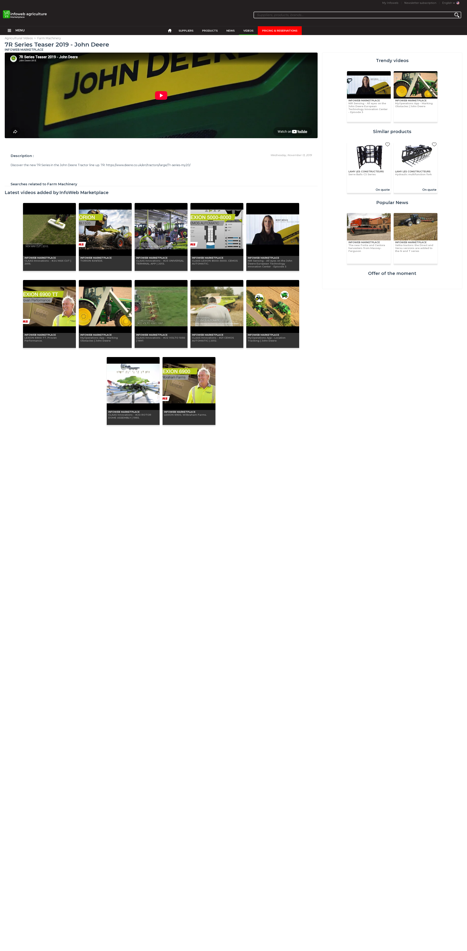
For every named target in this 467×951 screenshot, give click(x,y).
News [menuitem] (230, 30)
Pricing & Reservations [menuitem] (279, 30)
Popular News (392, 202)
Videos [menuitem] (248, 30)
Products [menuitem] (210, 30)
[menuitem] (9, 30)
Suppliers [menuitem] (186, 30)
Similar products (392, 131)
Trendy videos (392, 60)
